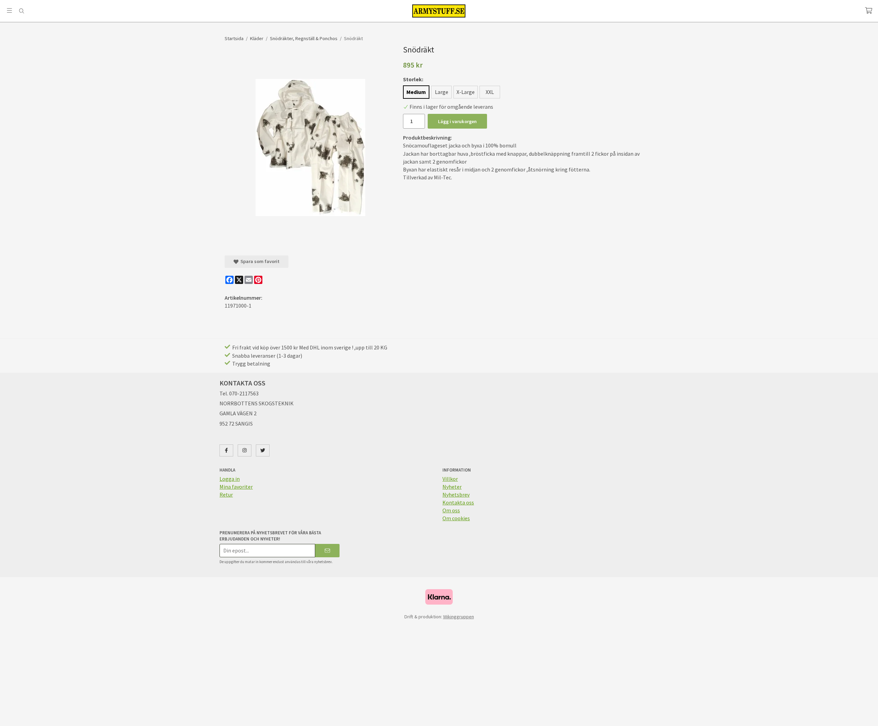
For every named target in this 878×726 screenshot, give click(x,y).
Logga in (230, 478)
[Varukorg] (869, 10)
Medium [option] (416, 91)
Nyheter (452, 486)
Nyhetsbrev (456, 494)
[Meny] (9, 10)
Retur (226, 494)
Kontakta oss (458, 502)
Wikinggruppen (458, 617)
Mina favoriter (236, 486)
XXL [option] (490, 91)
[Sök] (21, 11)
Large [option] (441, 91)
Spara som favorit (259, 261)
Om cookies (456, 518)
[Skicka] (327, 550)
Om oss (451, 510)
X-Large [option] (465, 91)
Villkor (450, 478)
